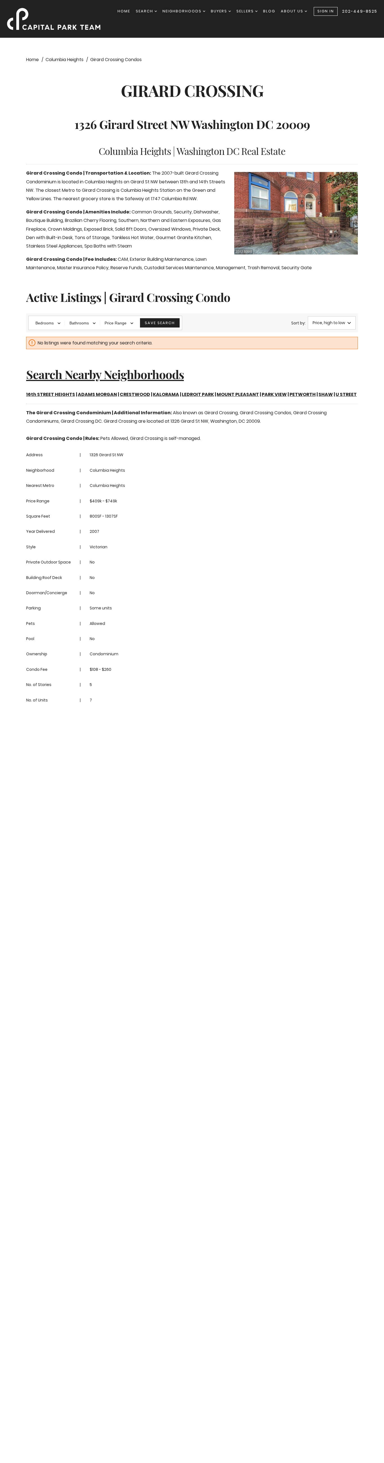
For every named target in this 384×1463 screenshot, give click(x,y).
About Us (293, 11)
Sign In (325, 11)
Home (124, 11)
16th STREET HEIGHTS (50, 394)
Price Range (116, 323)
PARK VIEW (274, 394)
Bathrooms (79, 323)
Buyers (220, 11)
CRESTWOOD (135, 394)
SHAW (326, 394)
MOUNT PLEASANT (238, 394)
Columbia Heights (107, 470)
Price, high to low (329, 323)
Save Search (160, 323)
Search (145, 11)
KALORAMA (166, 394)
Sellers (245, 11)
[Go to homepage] (59, 19)
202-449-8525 (359, 11)
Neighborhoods (182, 11)
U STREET (346, 394)
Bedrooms (44, 323)
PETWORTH (303, 394)
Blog (269, 11)
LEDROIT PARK (198, 394)
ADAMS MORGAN (97, 394)
